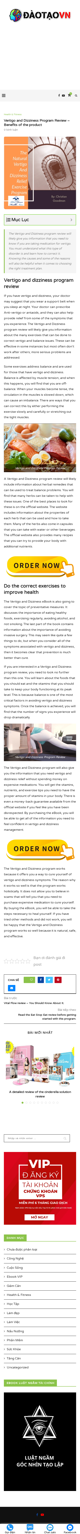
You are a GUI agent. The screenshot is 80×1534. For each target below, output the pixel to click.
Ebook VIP (15, 1277)
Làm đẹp (13, 1313)
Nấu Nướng (15, 1331)
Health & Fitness (13, 114)
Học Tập (13, 1304)
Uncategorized (18, 1367)
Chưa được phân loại (22, 1249)
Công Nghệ (15, 1258)
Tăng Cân (14, 1358)
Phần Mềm (15, 1340)
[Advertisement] (40, 52)
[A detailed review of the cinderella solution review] (40, 1063)
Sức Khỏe (14, 1349)
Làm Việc (13, 1322)
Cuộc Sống (15, 1268)
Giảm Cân (14, 1286)
